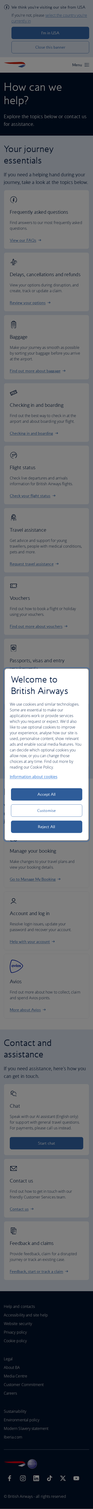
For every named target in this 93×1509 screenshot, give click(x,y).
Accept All (46, 794)
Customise (46, 810)
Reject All (46, 826)
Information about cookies (33, 776)
